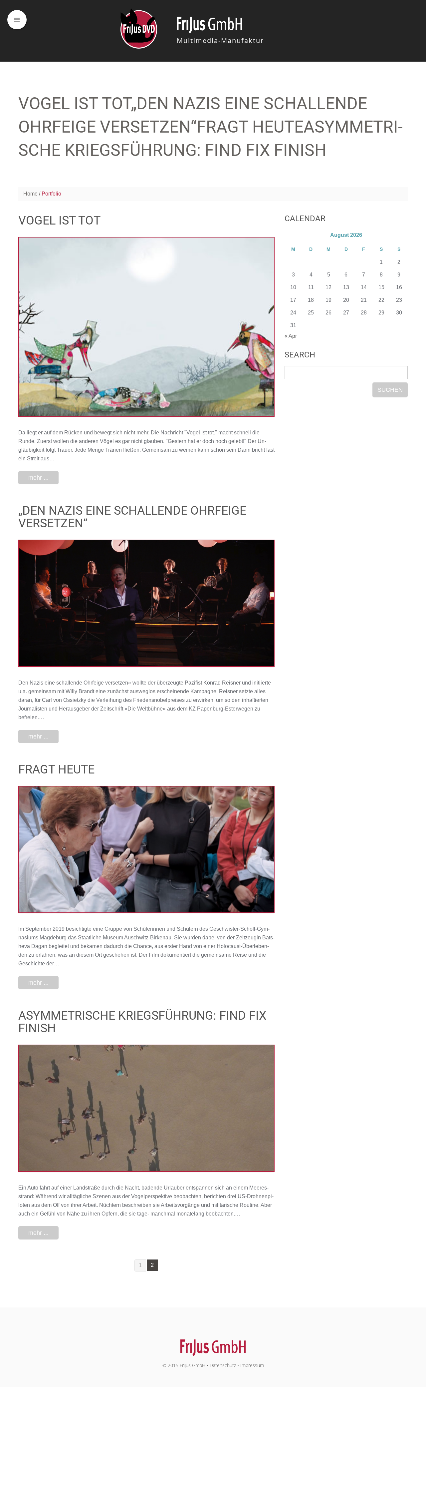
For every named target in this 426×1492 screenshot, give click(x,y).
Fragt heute (56, 769)
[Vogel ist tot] (146, 327)
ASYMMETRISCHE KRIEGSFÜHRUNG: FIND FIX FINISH (142, 1022)
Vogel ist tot (59, 221)
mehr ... (38, 477)
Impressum (252, 1365)
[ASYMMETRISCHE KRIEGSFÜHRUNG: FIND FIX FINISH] (146, 1108)
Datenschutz (223, 1365)
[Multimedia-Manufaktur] (213, 1344)
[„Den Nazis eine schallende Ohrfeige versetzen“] (146, 603)
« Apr (291, 336)
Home (30, 194)
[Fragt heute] (146, 849)
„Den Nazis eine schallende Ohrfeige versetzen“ (132, 517)
